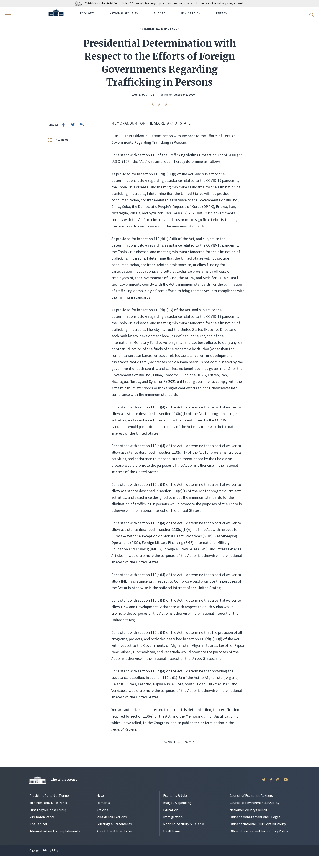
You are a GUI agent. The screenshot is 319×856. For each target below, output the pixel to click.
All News (62, 140)
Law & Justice (143, 95)
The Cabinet (38, 824)
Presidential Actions (112, 817)
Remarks (103, 802)
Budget (159, 13)
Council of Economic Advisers (251, 795)
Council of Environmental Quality (254, 802)
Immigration (191, 13)
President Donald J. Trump (49, 795)
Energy (221, 13)
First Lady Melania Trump (48, 810)
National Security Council (248, 810)
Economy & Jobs (175, 795)
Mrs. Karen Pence (42, 817)
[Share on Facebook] (63, 124)
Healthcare (171, 831)
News (101, 795)
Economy (87, 13)
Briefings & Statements (114, 824)
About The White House (114, 831)
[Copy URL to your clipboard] (81, 124)
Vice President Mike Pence (48, 802)
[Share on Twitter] (72, 124)
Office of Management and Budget (255, 817)
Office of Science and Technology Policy (259, 831)
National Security (124, 13)
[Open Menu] (8, 14)
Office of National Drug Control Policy (258, 824)
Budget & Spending (177, 802)
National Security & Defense (184, 824)
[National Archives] (80, 3)
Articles (102, 810)
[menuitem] (63, 124)
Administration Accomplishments (54, 831)
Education (170, 810)
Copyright (34, 850)
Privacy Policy (50, 850)
